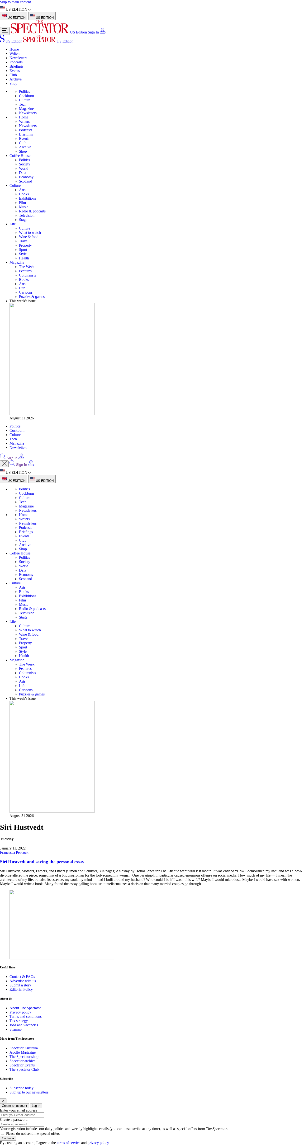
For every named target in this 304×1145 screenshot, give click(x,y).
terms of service (68, 1143)
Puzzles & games (32, 297)
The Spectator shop (24, 1057)
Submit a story (20, 985)
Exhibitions (27, 198)
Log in (36, 1105)
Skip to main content (15, 2)
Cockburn (26, 96)
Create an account (14, 1105)
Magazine (26, 109)
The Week (26, 267)
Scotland (25, 181)
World (23, 168)
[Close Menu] (4, 463)
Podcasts (16, 62)
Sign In (93, 32)
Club (13, 75)
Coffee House (20, 156)
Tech (22, 104)
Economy (26, 177)
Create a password (14, 1119)
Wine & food (28, 237)
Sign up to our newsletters (29, 1092)
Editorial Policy (21, 989)
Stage (23, 220)
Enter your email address (18, 1110)
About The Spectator (25, 1008)
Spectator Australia (24, 1048)
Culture (24, 100)
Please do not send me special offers (33, 1133)
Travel (23, 241)
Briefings (16, 66)
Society (24, 164)
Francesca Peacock (14, 852)
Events (15, 71)
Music (23, 207)
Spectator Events (22, 1065)
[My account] (102, 32)
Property (25, 245)
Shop (13, 83)
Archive (16, 79)
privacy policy (98, 1143)
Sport (23, 250)
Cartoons (26, 292)
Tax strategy (19, 1021)
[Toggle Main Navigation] (5, 31)
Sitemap (16, 1029)
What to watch (30, 232)
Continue (8, 1138)
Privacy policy (20, 1012)
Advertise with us (23, 981)
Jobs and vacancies (24, 1025)
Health (24, 258)
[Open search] (3, 458)
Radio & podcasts (32, 211)
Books (24, 194)
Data (22, 173)
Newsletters (18, 58)
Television (26, 215)
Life (13, 224)
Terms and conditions (26, 1016)
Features (25, 271)
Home (14, 49)
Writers (15, 54)
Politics (24, 91)
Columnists (27, 275)
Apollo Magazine (23, 1052)
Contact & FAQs (22, 977)
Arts (22, 190)
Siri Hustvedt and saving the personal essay (42, 861)
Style (23, 254)
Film (22, 203)
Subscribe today (21, 1088)
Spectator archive (22, 1061)
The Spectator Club (24, 1069)
